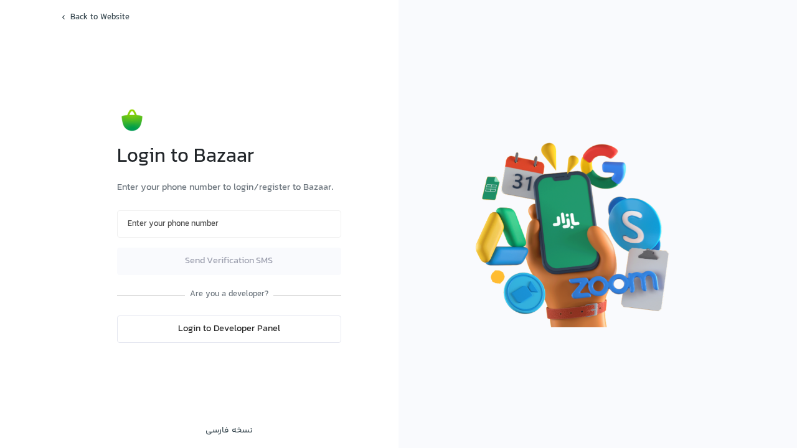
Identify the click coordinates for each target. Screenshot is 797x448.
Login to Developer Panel (229, 329)
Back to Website (100, 17)
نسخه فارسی (229, 430)
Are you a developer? (229, 294)
